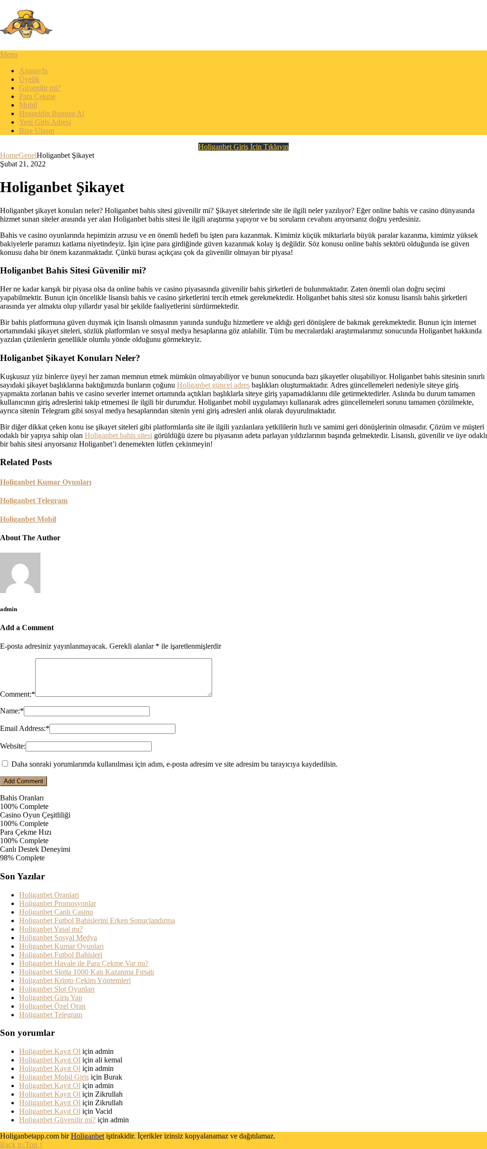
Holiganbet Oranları (49, 895)
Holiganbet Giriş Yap (50, 997)
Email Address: (24, 728)
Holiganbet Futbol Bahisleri (60, 955)
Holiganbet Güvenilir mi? (57, 1120)
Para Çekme (37, 96)
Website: (13, 746)
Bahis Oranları (22, 798)
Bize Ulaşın (36, 131)
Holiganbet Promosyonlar (57, 903)
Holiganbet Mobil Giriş (54, 1077)
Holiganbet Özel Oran (52, 1006)
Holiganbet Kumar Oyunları (61, 946)
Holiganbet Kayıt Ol (49, 1051)
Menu (9, 54)
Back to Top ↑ (21, 1144)
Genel (28, 155)
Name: (12, 711)
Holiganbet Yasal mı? (51, 929)
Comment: (17, 694)
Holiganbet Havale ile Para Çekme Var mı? (83, 963)
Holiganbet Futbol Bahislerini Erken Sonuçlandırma (97, 920)
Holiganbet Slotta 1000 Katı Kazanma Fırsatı (86, 972)
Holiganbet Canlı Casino (56, 912)
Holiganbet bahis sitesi (118, 435)
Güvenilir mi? (39, 88)
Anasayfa (33, 71)
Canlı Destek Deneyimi (35, 849)
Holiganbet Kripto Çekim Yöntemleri (75, 980)
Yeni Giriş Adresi (45, 122)
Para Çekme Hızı (25, 832)
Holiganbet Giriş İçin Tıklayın (243, 147)
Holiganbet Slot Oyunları (57, 989)
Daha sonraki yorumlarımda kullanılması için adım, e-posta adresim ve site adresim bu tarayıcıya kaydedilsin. (174, 764)
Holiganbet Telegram (50, 1015)
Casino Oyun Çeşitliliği (35, 815)
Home (9, 155)
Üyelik (29, 79)
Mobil (28, 105)
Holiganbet (87, 1136)
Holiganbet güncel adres (213, 385)
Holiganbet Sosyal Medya (58, 938)
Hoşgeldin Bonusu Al (51, 113)
